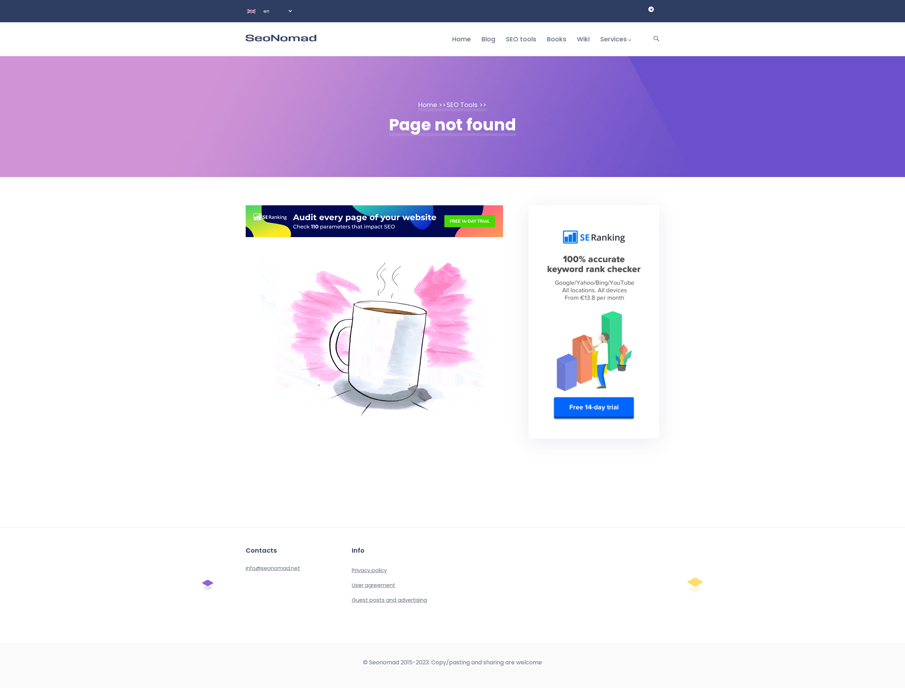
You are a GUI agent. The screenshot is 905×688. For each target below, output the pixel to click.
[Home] (281, 31)
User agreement (373, 585)
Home (461, 39)
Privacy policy (369, 570)
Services (613, 39)
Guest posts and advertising (389, 600)
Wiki (583, 39)
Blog (488, 39)
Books (556, 39)
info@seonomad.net (273, 568)
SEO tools (521, 39)
